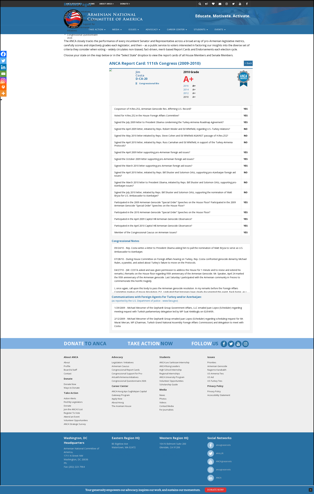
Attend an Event (71, 416)
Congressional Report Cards (82, 19)
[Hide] (1, 99)
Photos (162, 398)
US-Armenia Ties (215, 373)
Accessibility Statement (218, 395)
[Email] (3, 73)
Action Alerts (70, 398)
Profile (67, 366)
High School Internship (170, 369)
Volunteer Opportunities (76, 420)
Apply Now (117, 398)
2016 (186, 85)
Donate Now (70, 384)
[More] (3, 93)
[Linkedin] (3, 67)
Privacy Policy (214, 391)
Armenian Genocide (217, 366)
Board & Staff (70, 369)
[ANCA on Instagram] (245, 344)
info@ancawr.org (168, 454)
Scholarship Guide (168, 384)
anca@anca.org (72, 470)
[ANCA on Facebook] (224, 344)
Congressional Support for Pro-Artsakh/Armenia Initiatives (81, 27)
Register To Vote (72, 412)
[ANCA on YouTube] (238, 344)
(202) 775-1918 (76, 463)
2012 (186, 93)
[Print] (3, 87)
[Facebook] (3, 54)
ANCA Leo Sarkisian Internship (174, 362)
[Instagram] (3, 80)
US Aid (210, 377)
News (162, 395)
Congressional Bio (149, 83)
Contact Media (166, 406)
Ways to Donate (72, 387)
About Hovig (118, 402)
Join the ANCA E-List (73, 409)
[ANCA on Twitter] (231, 344)
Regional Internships (169, 373)
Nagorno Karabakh (216, 369)
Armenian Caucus (76, 15)
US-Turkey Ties (214, 380)
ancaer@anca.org (121, 454)
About (67, 362)
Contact (67, 373)
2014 (186, 89)
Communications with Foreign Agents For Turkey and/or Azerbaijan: (156, 298)
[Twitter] (3, 60)
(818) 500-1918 (167, 451)
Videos (162, 402)
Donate (67, 405)
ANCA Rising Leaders (169, 366)
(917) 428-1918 (120, 451)
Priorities (211, 362)
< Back (248, 63)
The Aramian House (121, 406)
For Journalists (166, 409)
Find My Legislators (73, 401)
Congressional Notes (125, 241)
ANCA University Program (171, 377)
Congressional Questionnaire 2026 (129, 380)
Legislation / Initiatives (79, 11)
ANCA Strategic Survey (75, 424)
